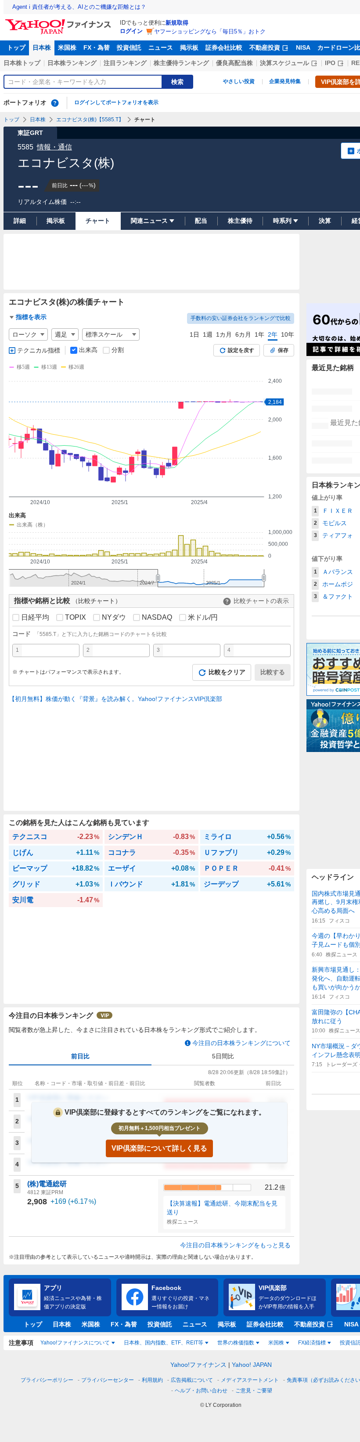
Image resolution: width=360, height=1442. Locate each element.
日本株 (41, 47)
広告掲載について (192, 1380)
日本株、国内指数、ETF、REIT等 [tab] (163, 1343)
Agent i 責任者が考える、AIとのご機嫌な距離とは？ (79, 7)
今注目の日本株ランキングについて (241, 1042)
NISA (303, 47)
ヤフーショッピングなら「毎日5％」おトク (210, 31)
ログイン (131, 31)
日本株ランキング (72, 62)
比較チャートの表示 (261, 600)
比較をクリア (227, 672)
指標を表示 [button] (31, 316)
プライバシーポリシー (47, 1380)
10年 (287, 334)
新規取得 (177, 22)
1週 (207, 334)
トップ (16, 47)
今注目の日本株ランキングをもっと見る (235, 1245)
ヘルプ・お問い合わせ (201, 1391)
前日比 (80, 1056)
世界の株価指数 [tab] (235, 1343)
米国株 (67, 47)
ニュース (160, 47)
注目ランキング (125, 62)
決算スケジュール (284, 62)
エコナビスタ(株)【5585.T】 (90, 119)
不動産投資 (264, 47)
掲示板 (189, 47)
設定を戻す (241, 350)
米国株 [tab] (276, 1343)
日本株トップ (22, 62)
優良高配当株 (234, 62)
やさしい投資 (239, 81)
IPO (330, 62)
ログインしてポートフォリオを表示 (116, 102)
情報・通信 (54, 147)
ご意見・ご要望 (253, 1391)
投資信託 (129, 47)
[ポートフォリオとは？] (55, 103)
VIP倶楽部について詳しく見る (159, 1148)
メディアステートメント (250, 1380)
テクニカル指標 (38, 350)
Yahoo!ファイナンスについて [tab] (75, 1343)
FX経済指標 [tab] (312, 1343)
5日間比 (223, 1056)
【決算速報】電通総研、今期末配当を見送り (222, 1208)
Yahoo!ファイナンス (198, 1364)
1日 (194, 334)
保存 (283, 350)
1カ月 (224, 334)
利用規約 (152, 1380)
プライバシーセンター (107, 1380)
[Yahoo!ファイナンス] (59, 21)
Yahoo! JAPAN (252, 1364)
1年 (259, 334)
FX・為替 (96, 47)
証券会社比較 (223, 47)
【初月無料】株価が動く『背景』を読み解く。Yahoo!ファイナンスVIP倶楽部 (115, 698)
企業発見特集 (285, 81)
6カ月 (243, 334)
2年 (272, 334)
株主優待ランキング (181, 62)
